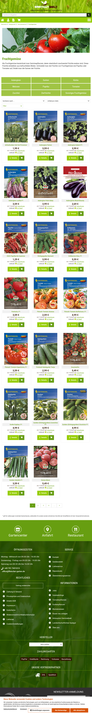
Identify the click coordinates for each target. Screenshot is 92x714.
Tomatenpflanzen (59, 600)
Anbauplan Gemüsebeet (62, 618)
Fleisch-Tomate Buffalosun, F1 (75, 312)
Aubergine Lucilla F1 (16, 200)
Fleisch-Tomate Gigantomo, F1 (16, 367)
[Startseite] (3, 20)
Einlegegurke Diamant (46, 256)
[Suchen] (89, 15)
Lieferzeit (10, 619)
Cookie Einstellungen (15, 624)
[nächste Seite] (59, 505)
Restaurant (75, 535)
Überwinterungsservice (61, 576)
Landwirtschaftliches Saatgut (64, 623)
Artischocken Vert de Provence (16, 145)
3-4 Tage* (20, 152)
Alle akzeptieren (79, 710)
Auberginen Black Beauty (75, 200)
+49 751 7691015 (12, 568)
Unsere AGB (11, 601)
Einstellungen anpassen (40, 710)
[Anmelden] (8, 20)
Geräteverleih (58, 562)
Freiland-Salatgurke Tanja (45, 367)
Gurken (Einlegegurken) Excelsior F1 (75, 424)
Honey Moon (45, 480)
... (54, 505)
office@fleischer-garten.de (13, 571)
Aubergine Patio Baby (45, 200)
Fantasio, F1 (16, 312)
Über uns (56, 627)
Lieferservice (57, 566)
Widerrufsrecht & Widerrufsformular (21, 615)
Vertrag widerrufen (23, 585)
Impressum (11, 606)
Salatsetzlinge (58, 595)
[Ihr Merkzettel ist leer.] (13, 20)
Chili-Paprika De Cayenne (16, 256)
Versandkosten (21, 150)
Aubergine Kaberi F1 (75, 145)
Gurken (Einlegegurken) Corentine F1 (45, 423)
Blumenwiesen (58, 609)
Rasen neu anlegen (60, 614)
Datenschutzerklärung (10, 709)
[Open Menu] (89, 20)
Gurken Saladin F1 (15, 480)
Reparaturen (57, 571)
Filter (4, 106)
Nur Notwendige (61, 710)
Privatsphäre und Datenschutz (18, 596)
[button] (23, 101)
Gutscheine (11, 610)
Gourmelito (75, 367)
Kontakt (56, 557)
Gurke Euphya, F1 (16, 424)
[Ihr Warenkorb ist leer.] (19, 20)
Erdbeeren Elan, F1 (75, 256)
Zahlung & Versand (14, 592)
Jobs (54, 591)
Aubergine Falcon (45, 145)
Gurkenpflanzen (59, 604)
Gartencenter (18, 535)
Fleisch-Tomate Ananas (45, 312)
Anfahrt (47, 535)
